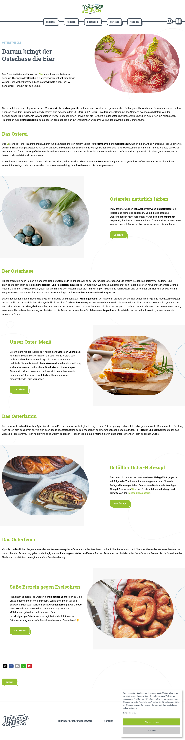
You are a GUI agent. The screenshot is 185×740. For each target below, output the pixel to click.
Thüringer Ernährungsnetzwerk (75, 721)
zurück (9, 681)
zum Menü (19, 389)
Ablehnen (152, 730)
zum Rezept (120, 503)
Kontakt (108, 721)
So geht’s (118, 234)
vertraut (114, 21)
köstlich (71, 21)
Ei (8, 143)
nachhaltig (92, 21)
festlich (134, 21)
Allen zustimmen (152, 722)
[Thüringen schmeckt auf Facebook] (179, 21)
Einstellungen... (129, 713)
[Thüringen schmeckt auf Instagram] (170, 21)
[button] (5, 666)
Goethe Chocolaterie (139, 493)
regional (50, 21)
